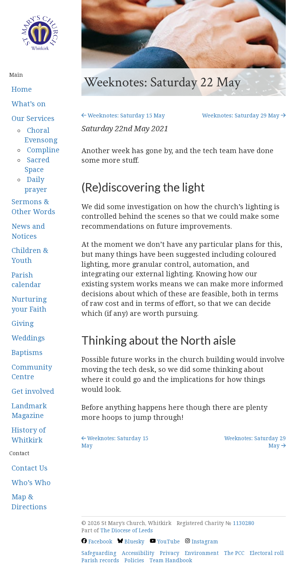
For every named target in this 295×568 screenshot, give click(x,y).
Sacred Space (37, 165)
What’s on (29, 104)
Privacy (169, 553)
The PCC (234, 553)
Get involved (33, 391)
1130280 (243, 523)
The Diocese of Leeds (126, 530)
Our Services (33, 118)
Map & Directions (29, 502)
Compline (43, 150)
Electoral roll (267, 553)
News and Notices (28, 231)
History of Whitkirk (28, 435)
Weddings (28, 338)
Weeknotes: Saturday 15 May (125, 115)
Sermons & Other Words (33, 207)
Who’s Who (31, 483)
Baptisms (27, 352)
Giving (22, 323)
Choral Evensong (41, 135)
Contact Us (30, 468)
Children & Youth (30, 255)
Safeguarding (98, 553)
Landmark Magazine (29, 411)
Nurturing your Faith (29, 304)
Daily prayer (36, 184)
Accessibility (138, 553)
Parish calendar (26, 280)
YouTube (168, 541)
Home (22, 89)
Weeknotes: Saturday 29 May (241, 115)
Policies (134, 560)
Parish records (100, 560)
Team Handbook (170, 560)
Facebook (99, 541)
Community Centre (32, 372)
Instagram (204, 541)
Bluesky (133, 541)
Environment (202, 553)
